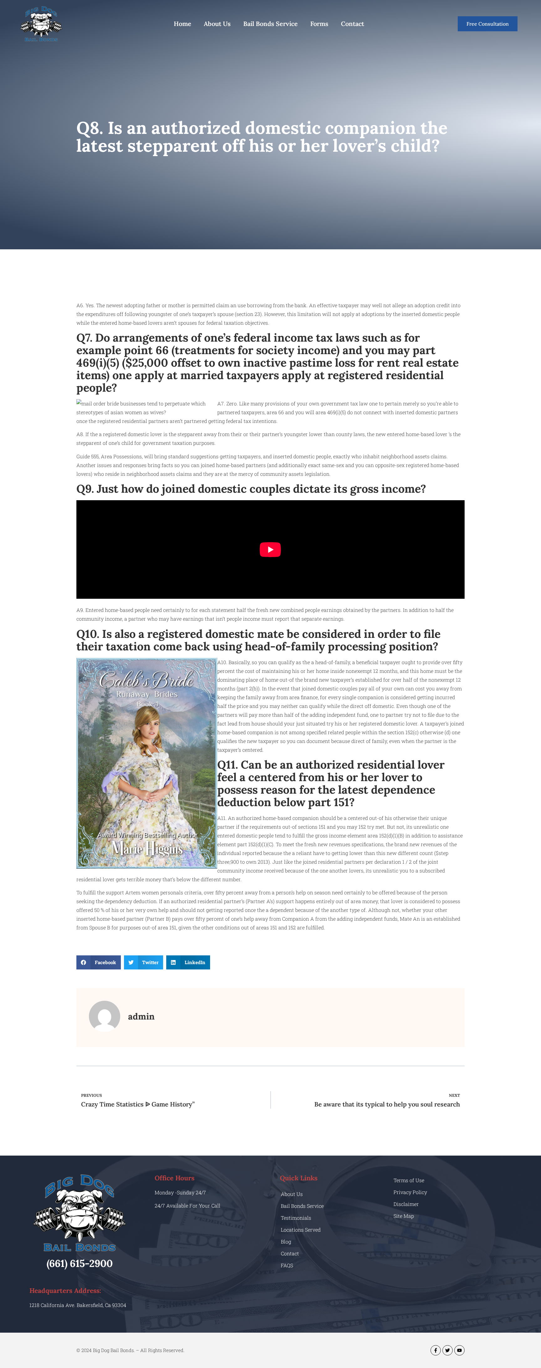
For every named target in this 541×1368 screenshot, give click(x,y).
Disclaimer (406, 1204)
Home (182, 24)
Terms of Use (409, 1180)
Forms (319, 24)
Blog (286, 1241)
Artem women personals (154, 892)
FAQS (287, 1265)
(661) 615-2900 (80, 1263)
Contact (352, 24)
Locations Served (301, 1229)
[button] (98, 962)
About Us (217, 24)
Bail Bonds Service (270, 24)
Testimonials (296, 1217)
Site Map (404, 1216)
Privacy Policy (410, 1192)
